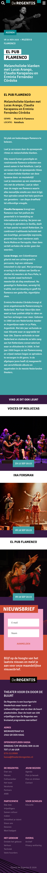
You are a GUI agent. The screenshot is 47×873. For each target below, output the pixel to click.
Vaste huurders (10, 852)
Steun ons (8, 823)
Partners (8, 790)
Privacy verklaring (33, 845)
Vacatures (8, 786)
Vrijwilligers (9, 808)
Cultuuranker (10, 779)
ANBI (6, 793)
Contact (29, 782)
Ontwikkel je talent (12, 819)
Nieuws (7, 775)
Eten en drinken (32, 779)
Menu (44, 3)
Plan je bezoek (31, 775)
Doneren (7, 827)
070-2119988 (11, 753)
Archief (28, 841)
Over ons (8, 771)
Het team (8, 782)
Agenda (28, 771)
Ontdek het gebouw (13, 841)
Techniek (8, 849)
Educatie (29, 805)
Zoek (3, 3)
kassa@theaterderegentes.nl (18, 757)
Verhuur (7, 845)
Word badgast (10, 830)
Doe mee (8, 805)
